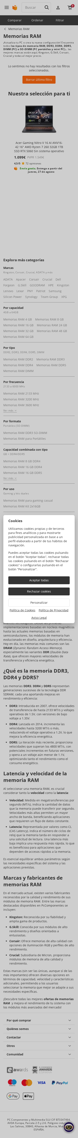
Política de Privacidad (53, 610)
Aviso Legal (39, 618)
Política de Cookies (22, 610)
